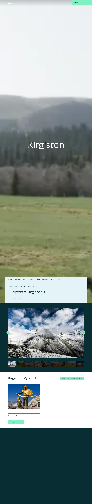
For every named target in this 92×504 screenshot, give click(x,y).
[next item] (83, 333)
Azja (22, 286)
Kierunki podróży (14, 286)
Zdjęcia (24, 279)
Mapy (58, 279)
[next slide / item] (83, 364)
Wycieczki (17, 279)
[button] (12, 364)
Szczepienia (45, 279)
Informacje (31, 279)
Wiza (38, 279)
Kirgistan (10, 279)
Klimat (52, 279)
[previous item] (8, 333)
